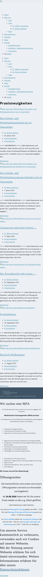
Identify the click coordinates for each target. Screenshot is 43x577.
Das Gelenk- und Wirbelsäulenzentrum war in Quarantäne (16, 122)
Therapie (7, 37)
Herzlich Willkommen (12, 354)
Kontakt (7, 43)
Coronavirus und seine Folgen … (18, 227)
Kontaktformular (14, 45)
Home (6, 15)
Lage (10, 20)
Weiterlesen (4, 161)
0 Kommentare (9, 141)
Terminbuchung (9, 34)
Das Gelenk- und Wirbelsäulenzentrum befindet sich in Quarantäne (21, 177)
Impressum (12, 51)
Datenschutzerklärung (10, 392)
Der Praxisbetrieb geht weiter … (18, 273)
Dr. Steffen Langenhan (20, 26)
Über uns (7, 18)
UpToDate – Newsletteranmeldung (20, 48)
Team (10, 31)
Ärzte (10, 23)
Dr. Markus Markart (20, 29)
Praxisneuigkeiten (10, 138)
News (6, 40)
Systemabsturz (8, 314)
